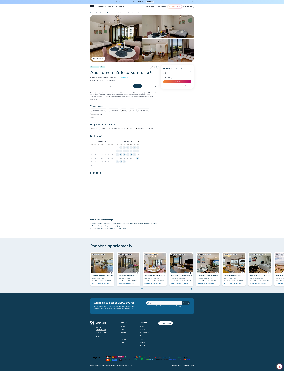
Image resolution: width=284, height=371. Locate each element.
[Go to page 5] (142, 288)
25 (95, 161)
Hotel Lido (111, 6)
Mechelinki (143, 342)
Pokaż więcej (93, 117)
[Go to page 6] (143, 288)
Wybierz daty (177, 81)
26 (98, 161)
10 (91, 154)
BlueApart (92, 12)
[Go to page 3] (140, 288)
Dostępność (128, 86)
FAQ (122, 342)
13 (102, 154)
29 (108, 161)
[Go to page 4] (141, 288)
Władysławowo (144, 332)
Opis (94, 86)
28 (105, 161)
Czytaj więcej (94, 99)
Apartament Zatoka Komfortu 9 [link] (130, 12)
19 (98, 158)
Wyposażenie (102, 86)
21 (105, 158)
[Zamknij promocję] (193, 2)
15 (108, 154)
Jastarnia (142, 329)
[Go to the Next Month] (138, 141)
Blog (122, 329)
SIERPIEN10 (149, 1)
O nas (158, 6)
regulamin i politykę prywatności (177, 306)
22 (108, 158)
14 (105, 154)
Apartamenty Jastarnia (113, 12)
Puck (141, 339)
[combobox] (167, 77)
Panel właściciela (166, 323)
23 (112, 158)
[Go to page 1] (137, 288)
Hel (141, 336)
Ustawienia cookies (188, 365)
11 (95, 154)
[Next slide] (191, 289)
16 (112, 154)
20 (102, 158)
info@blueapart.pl (101, 332)
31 (91, 165)
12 (98, 154)
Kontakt (163, 6)
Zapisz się (186, 303)
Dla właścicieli (150, 6)
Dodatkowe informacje (149, 86)
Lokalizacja (137, 86)
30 (112, 161)
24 (91, 161)
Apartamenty (101, 6)
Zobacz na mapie (123, 77)
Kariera (123, 332)
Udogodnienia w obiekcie (115, 86)
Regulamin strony (176, 365)
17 (91, 158)
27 (102, 161)
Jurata (142, 326)
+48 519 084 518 (101, 330)
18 (95, 158)
